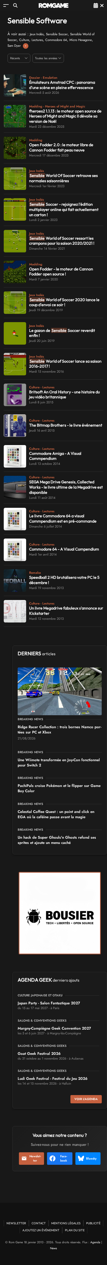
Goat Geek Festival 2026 (39, 1053)
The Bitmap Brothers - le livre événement (65, 425)
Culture (24, 39)
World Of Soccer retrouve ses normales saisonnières (63, 178)
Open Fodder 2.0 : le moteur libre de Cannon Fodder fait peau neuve (61, 147)
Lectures (37, 39)
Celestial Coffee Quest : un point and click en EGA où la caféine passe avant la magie (56, 814)
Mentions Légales (66, 1223)
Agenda (95, 1242)
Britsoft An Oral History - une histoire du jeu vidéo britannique (64, 394)
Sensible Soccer (57, 34)
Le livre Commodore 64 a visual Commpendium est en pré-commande (63, 518)
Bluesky (91, 1158)
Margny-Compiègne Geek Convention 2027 (54, 1028)
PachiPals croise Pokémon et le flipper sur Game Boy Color (59, 788)
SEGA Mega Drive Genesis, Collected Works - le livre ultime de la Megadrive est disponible (66, 487)
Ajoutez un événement (40, 1230)
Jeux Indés (37, 34)
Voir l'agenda (86, 1099)
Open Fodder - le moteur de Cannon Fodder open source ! (61, 271)
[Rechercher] (15, 5)
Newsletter (35, 1158)
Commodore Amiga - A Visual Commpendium (55, 456)
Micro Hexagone (80, 39)
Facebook (63, 1158)
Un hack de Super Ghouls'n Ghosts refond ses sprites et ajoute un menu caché (57, 840)
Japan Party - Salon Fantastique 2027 (49, 1003)
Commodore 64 (56, 39)
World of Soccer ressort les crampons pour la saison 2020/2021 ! (61, 241)
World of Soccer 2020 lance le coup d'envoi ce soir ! (64, 302)
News (53, 1248)
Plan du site (75, 1230)
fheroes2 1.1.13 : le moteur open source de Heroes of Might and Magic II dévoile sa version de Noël (65, 116)
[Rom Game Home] (53, 5)
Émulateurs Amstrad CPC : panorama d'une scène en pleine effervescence (62, 85)
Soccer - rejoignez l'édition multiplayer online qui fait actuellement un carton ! (64, 209)
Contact (39, 1223)
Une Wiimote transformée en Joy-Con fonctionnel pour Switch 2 (59, 762)
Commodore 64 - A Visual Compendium (64, 549)
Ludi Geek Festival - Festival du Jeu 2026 (53, 1078)
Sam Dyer (14, 45)
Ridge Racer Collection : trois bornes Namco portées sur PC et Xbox (59, 729)
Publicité (93, 1223)
